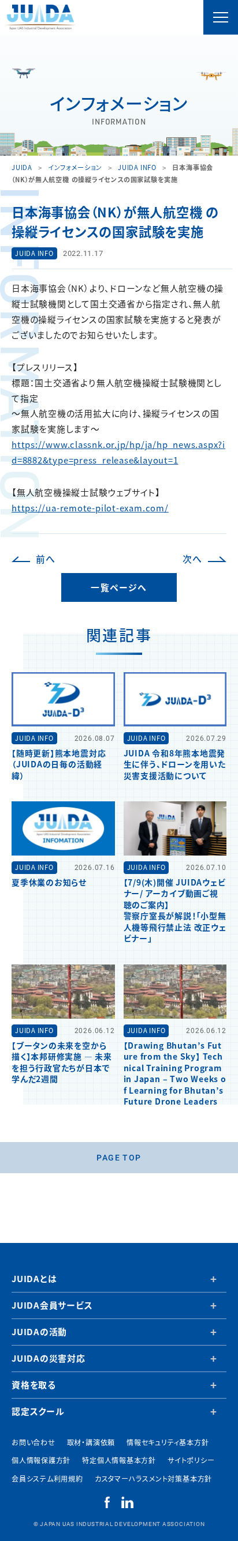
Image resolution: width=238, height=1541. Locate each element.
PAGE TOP (118, 1157)
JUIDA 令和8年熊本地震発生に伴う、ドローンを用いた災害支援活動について (175, 764)
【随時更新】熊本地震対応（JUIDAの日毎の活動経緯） (59, 764)
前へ (45, 559)
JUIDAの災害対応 (48, 1358)
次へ (192, 559)
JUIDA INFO (34, 253)
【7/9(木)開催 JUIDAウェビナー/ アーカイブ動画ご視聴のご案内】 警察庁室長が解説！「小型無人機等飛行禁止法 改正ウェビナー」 (175, 910)
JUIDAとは (34, 1278)
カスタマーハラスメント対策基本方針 (153, 1478)
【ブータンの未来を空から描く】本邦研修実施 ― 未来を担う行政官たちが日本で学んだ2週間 (62, 1061)
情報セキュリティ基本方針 (168, 1442)
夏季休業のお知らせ (49, 882)
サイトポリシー (191, 1460)
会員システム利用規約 (47, 1478)
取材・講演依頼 (91, 1442)
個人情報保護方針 (41, 1460)
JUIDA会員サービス (52, 1305)
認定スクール (38, 1411)
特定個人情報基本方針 (119, 1460)
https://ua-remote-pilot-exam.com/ (90, 508)
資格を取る (34, 1384)
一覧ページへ (119, 587)
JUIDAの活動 (39, 1331)
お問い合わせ (33, 1442)
